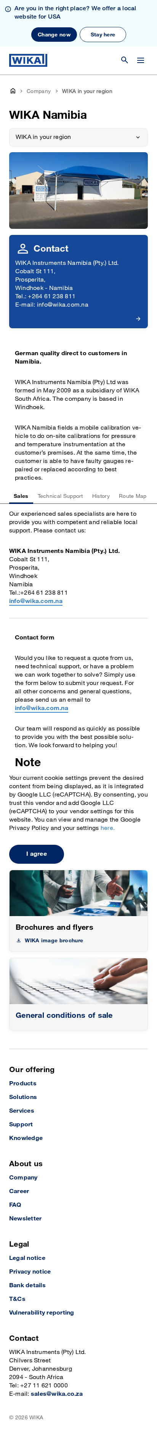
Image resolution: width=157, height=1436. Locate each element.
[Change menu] (140, 60)
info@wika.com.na (35, 601)
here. (108, 828)
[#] (78, 981)
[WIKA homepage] (28, 60)
